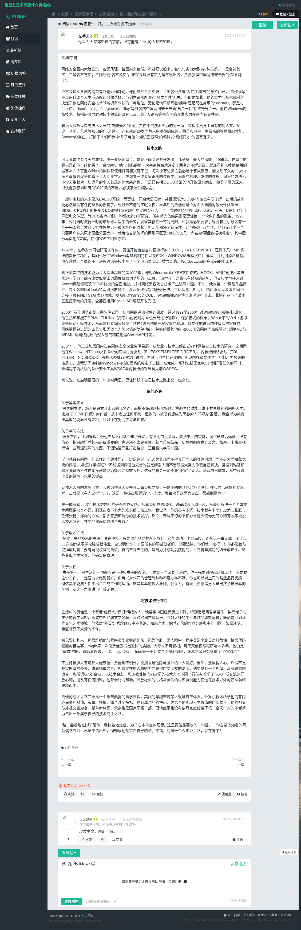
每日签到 (18, 84)
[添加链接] (76, 863)
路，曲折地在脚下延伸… (140, 14)
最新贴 (15, 50)
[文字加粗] (64, 863)
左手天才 (85, 36)
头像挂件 (18, 108)
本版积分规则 (237, 900)
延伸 (75, 748)
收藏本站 (288, 5)
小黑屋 (273, 915)
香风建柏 (85, 819)
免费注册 (175, 881)
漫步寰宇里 (84, 14)
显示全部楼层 (128, 36)
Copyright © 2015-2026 (71, 916)
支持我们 (17, 131)
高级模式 (238, 864)
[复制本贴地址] (68, 839)
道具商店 (17, 119)
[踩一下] (83, 794)
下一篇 (239, 764)
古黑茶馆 (106, 14)
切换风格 (18, 73)
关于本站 (249, 915)
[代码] (87, 863)
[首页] (53, 14)
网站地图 (286, 915)
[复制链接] (146, 24)
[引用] (81, 863)
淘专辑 (15, 61)
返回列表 (290, 852)
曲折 (68, 748)
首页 (13, 27)
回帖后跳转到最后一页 (102, 901)
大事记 (261, 915)
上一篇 (66, 764)
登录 (162, 881)
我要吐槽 (18, 96)
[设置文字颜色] (70, 863)
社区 (14, 38)
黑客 (152, 284)
